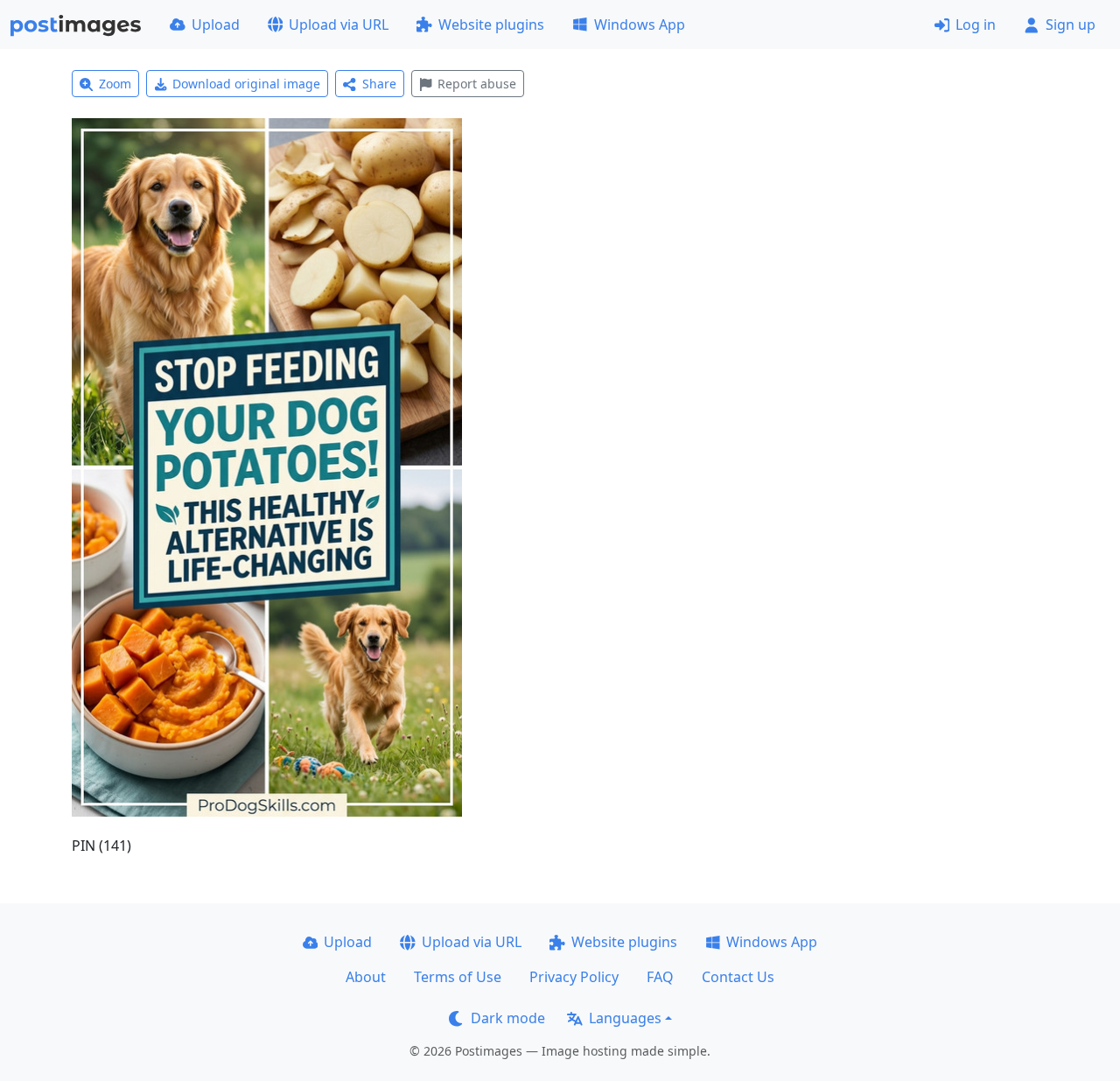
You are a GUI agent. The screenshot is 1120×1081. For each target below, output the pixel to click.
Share (379, 83)
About (366, 976)
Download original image (246, 83)
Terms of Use (457, 976)
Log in (976, 24)
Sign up (1071, 24)
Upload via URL (338, 24)
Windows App (639, 24)
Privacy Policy (574, 976)
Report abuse (477, 83)
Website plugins (491, 24)
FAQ (660, 976)
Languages (625, 1018)
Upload (216, 24)
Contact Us (738, 976)
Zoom (115, 83)
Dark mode (508, 1018)
